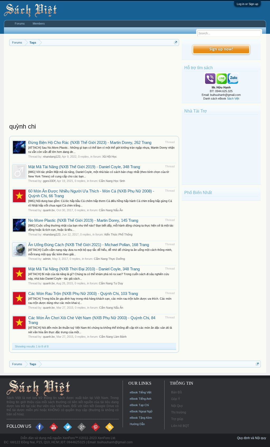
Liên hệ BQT (180, 426)
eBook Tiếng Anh (140, 398)
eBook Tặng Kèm (141, 417)
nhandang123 (51, 156)
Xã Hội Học (109, 156)
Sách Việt (233, 98)
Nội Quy (177, 406)
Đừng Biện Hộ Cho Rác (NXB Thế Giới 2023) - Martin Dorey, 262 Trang (89, 142)
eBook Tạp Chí (139, 405)
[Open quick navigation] (175, 42)
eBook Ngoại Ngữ (141, 411)
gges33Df (49, 180)
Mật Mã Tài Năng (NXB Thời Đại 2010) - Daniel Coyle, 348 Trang (84, 269)
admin (47, 258)
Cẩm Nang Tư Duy (111, 283)
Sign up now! (221, 49)
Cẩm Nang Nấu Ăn (111, 210)
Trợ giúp (177, 419)
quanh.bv (49, 210)
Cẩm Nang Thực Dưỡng (109, 258)
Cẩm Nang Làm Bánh (113, 336)
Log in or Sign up (247, 4)
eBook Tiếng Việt (140, 392)
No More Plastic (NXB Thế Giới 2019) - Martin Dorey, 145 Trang (83, 220)
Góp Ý (175, 399)
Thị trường (178, 412)
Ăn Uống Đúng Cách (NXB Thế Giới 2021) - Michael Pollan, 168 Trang (88, 245)
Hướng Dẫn (137, 424)
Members (39, 23)
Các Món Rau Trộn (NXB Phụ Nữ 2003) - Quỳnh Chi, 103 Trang (83, 293)
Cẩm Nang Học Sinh (112, 180)
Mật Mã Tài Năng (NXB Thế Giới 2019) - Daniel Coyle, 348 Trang (84, 167)
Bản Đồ (176, 392)
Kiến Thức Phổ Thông (118, 234)
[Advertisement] (94, 86)
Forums (20, 23)
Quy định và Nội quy (251, 438)
